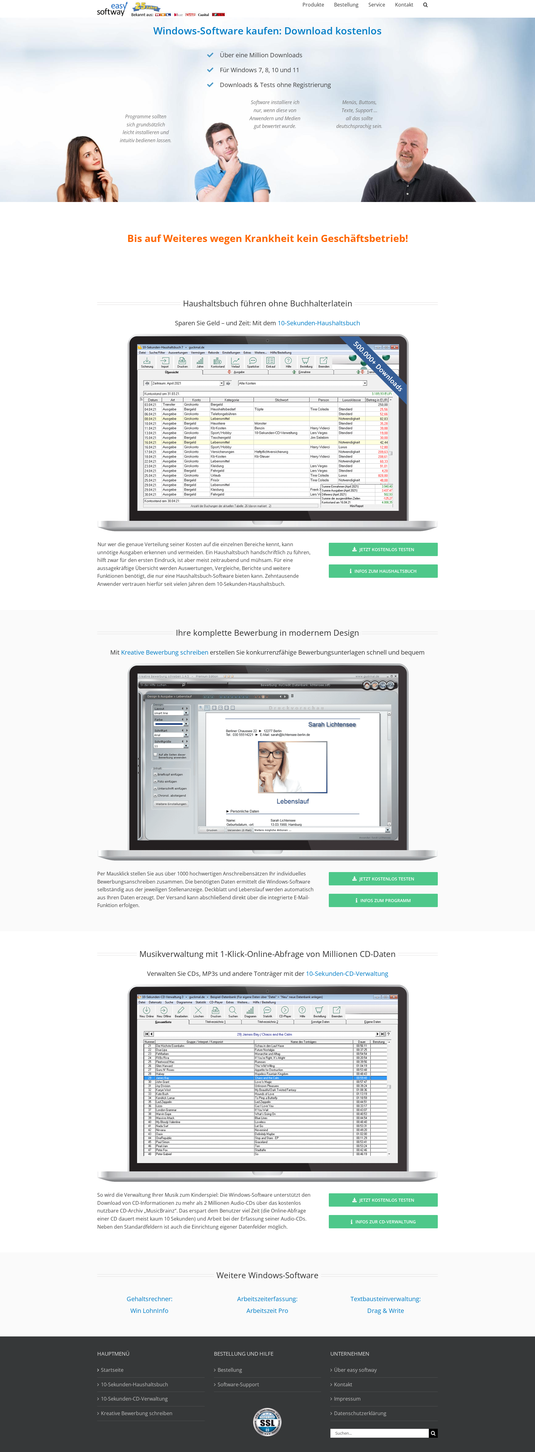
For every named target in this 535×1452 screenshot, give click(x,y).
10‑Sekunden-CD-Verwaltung (347, 973)
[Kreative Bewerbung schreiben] (267, 665)
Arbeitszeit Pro (267, 1310)
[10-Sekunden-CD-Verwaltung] (267, 987)
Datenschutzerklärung (360, 1413)
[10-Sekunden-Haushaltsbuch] (267, 336)
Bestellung (230, 1369)
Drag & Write (385, 1310)
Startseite (112, 1369)
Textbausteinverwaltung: (385, 1299)
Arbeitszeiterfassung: (267, 1299)
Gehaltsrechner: (149, 1299)
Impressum (347, 1398)
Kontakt (343, 1384)
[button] (425, 4)
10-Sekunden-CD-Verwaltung (134, 1398)
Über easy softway (355, 1369)
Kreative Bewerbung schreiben (164, 652)
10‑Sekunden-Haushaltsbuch (319, 323)
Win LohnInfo (149, 1310)
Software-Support (238, 1384)
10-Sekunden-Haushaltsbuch (134, 1384)
